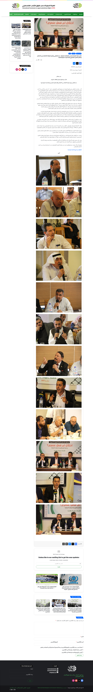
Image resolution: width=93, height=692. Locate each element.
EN (4, 14)
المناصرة (27, 14)
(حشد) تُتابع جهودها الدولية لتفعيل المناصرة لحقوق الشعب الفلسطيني (27, 32)
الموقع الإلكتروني (54, 642)
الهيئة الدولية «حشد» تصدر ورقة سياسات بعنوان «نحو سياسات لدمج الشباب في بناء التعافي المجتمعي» (43, 610)
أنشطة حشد (33, 14)
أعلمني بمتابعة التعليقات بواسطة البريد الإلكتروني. (72, 649)
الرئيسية (81, 14)
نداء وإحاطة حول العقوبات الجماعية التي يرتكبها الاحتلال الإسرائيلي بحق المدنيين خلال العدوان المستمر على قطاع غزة (26, 52)
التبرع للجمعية (9, 14)
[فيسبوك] (80, 63)
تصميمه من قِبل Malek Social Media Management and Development (52, 687)
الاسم (82, 636)
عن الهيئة (75, 14)
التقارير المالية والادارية (18, 14)
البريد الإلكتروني (80, 642)
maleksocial (59, 687)
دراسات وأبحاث (59, 14)
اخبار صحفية (79, 53)
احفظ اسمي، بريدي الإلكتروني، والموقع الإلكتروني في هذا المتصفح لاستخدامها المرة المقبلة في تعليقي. (61, 647)
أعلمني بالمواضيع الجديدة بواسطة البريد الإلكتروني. (71, 652)
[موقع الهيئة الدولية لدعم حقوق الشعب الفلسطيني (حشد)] (77, 5)
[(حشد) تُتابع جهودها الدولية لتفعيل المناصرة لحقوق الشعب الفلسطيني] (26, 25)
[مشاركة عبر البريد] (66, 544)
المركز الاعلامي (68, 14)
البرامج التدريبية (42, 14)
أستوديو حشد (51, 14)
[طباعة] (63, 544)
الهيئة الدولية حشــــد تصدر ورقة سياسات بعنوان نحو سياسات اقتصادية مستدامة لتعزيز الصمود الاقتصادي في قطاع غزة (75, 610)
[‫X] (77, 63)
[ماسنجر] (74, 63)
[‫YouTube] (19, 69)
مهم (69, 53)
